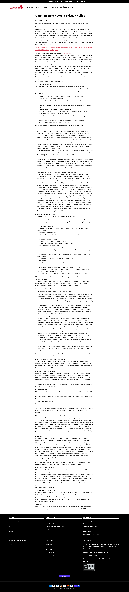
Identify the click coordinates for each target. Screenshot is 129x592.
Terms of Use (67, 53)
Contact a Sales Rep (14, 521)
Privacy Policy (49, 549)
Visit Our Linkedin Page (90, 555)
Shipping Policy (50, 555)
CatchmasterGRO (13, 547)
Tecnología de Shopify (70, 588)
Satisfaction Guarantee (14, 529)
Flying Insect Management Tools (54, 523)
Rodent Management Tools (53, 521)
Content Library (87, 531)
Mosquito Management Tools (53, 529)
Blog (10, 526)
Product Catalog (87, 521)
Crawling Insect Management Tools (55, 526)
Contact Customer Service (52, 547)
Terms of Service (50, 552)
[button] (30, 7)
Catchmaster (12, 544)
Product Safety (49, 544)
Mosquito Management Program (91, 534)
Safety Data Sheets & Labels (90, 526)
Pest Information (87, 523)
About (10, 523)
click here (42, 26)
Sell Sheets (86, 529)
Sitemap (11, 531)
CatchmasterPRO (61, 588)
